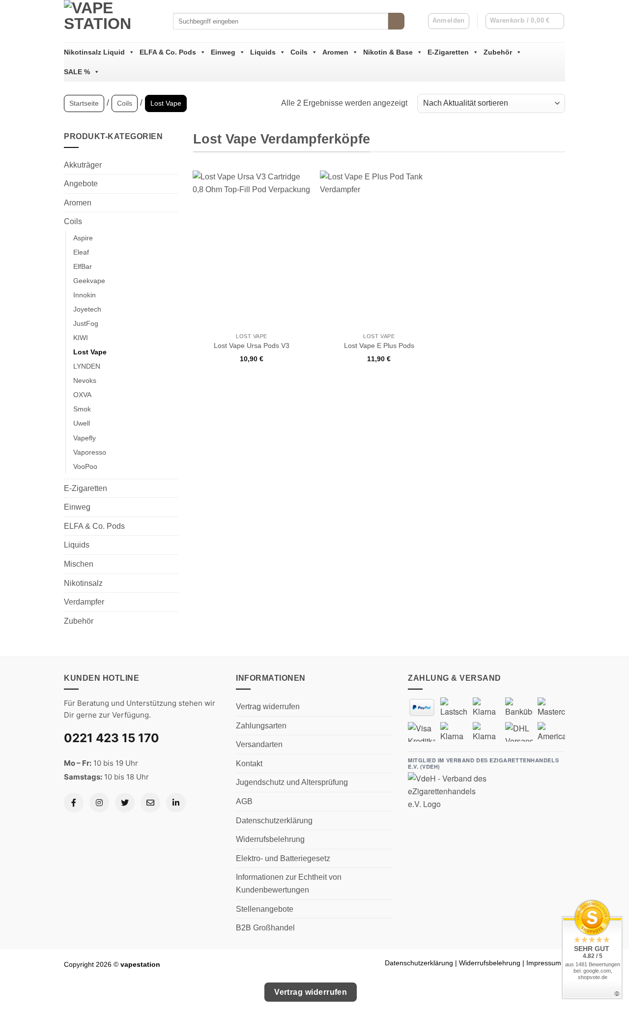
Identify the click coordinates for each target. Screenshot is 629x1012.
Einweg (223, 52)
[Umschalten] (172, 184)
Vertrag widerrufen (268, 706)
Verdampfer (84, 602)
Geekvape (89, 281)
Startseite (84, 103)
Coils (299, 52)
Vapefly (84, 438)
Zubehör (498, 52)
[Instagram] (99, 802)
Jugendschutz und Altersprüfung (292, 782)
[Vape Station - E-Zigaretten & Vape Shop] (111, 21)
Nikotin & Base (388, 52)
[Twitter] (125, 802)
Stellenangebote (264, 909)
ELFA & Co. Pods (168, 52)
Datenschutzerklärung (274, 820)
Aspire (83, 238)
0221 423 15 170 (111, 738)
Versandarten (259, 744)
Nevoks (84, 380)
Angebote (81, 183)
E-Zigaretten (448, 52)
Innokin (84, 295)
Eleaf (81, 252)
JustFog (85, 323)
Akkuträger (83, 165)
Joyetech (87, 309)
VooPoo (85, 466)
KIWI (80, 338)
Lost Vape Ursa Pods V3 (251, 345)
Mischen (78, 564)
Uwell (81, 423)
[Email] (150, 802)
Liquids (263, 52)
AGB (244, 801)
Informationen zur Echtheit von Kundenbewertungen (289, 883)
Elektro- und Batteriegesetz (283, 858)
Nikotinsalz (83, 583)
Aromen (335, 52)
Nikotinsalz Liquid (94, 52)
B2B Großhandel (265, 928)
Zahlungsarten (261, 726)
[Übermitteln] (396, 21)
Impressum (543, 963)
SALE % (77, 72)
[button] (525, 21)
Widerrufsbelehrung (270, 839)
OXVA (82, 395)
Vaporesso (89, 452)
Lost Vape (90, 352)
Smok (82, 409)
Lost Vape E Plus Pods (379, 345)
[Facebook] (74, 802)
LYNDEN (86, 366)
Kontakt (249, 763)
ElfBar (82, 266)
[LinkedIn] (176, 802)
